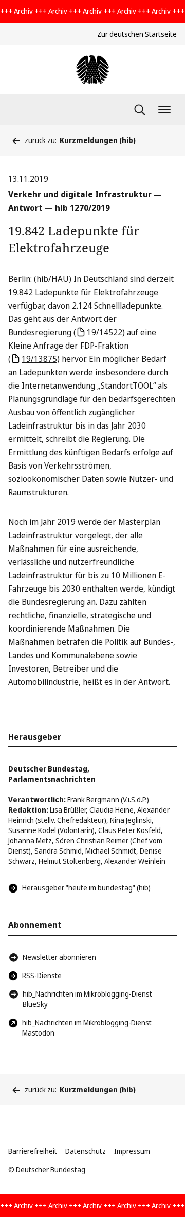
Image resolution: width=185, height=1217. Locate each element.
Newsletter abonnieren (59, 957)
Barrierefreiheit (32, 1151)
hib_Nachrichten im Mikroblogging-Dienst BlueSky (87, 999)
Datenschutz (85, 1151)
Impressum (132, 1151)
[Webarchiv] (92, 69)
